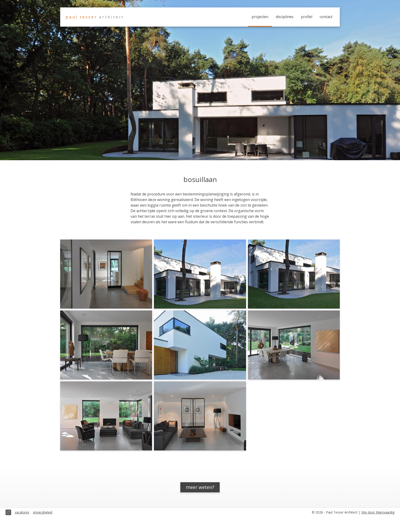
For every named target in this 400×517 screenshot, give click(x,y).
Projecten (260, 16)
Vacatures (22, 512)
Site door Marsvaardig (377, 512)
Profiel (306, 16)
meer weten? (200, 487)
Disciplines (285, 16)
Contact (326, 16)
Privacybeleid (42, 512)
